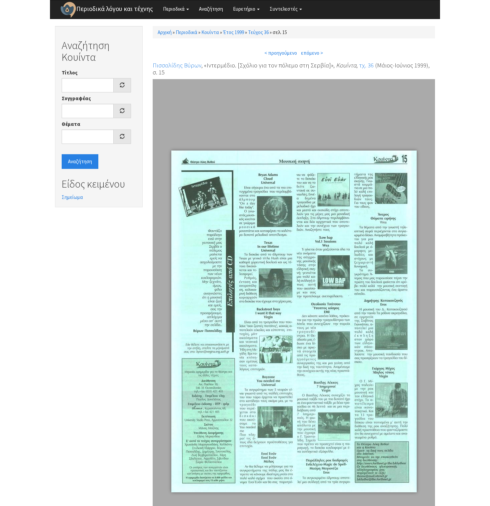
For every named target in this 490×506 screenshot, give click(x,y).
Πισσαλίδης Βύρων (177, 65)
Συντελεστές (284, 9)
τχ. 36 (366, 65)
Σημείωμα (72, 197)
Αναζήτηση (211, 9)
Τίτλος (70, 72)
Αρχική (165, 32)
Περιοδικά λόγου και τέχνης (114, 9)
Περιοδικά (174, 9)
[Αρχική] (68, 10)
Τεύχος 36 (258, 32)
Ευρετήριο (244, 9)
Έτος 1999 (233, 32)
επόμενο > (312, 53)
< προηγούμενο (280, 53)
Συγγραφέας (76, 98)
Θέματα (71, 124)
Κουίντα (210, 32)
